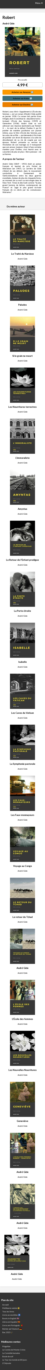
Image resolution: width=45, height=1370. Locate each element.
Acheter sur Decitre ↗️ (22, 104)
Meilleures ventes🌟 (11, 1308)
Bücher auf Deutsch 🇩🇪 (12, 1329)
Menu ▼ (39, 3)
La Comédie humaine (11, 1353)
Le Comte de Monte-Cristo (13, 1349)
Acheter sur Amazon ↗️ (22, 92)
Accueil (5, 1304)
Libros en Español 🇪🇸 (11, 1322)
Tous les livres (8, 1311)
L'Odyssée (6, 1363)
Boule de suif (7, 1356)
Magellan (6, 1346)
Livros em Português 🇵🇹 (12, 1325)
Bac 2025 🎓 (7, 1332)
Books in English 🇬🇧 (10, 1318)
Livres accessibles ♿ (11, 1315)
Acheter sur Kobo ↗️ (22, 98)
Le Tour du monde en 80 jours (14, 1360)
